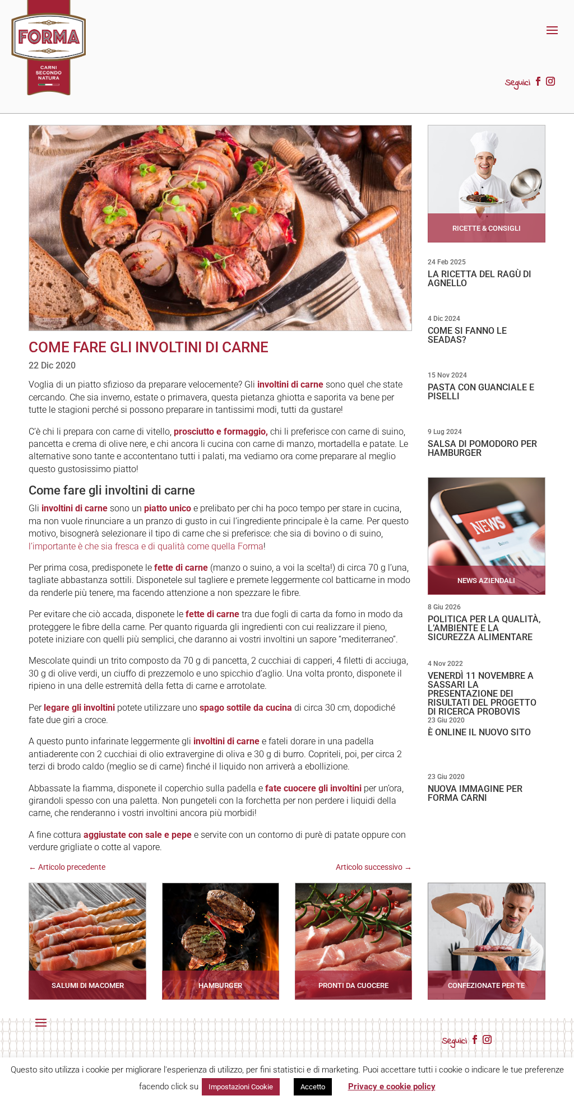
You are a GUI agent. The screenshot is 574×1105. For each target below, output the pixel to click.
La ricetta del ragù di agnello (479, 278)
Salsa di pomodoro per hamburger (482, 448)
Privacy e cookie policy (392, 1086)
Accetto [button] (312, 1087)
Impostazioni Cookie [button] (241, 1087)
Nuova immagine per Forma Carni (475, 793)
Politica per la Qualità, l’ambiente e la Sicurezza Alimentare (484, 628)
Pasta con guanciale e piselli (481, 392)
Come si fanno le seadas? (467, 335)
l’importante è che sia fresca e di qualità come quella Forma (146, 546)
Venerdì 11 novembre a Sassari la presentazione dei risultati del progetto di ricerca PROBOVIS (482, 693)
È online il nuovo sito (479, 732)
